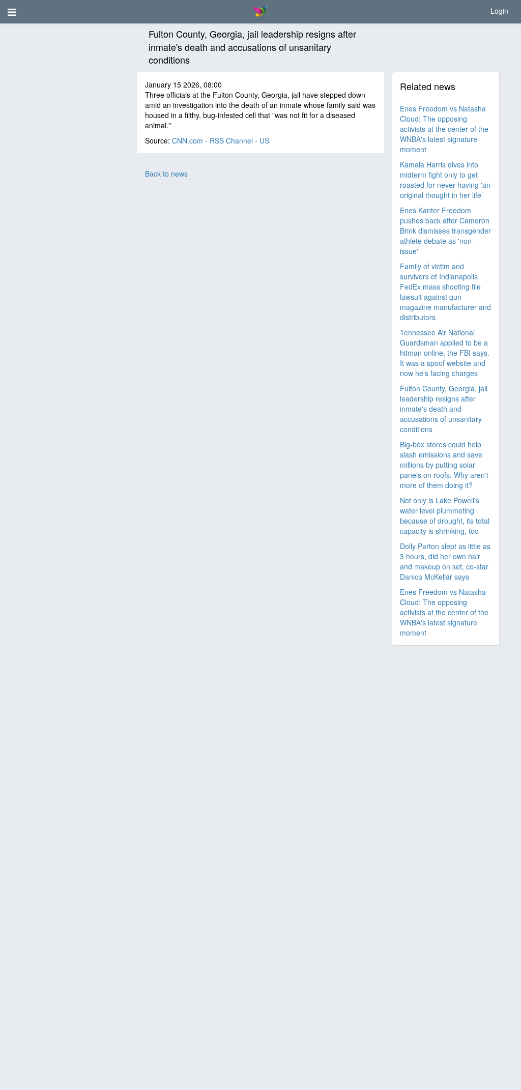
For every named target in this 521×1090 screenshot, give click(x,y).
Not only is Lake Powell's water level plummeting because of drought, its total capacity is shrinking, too (444, 515)
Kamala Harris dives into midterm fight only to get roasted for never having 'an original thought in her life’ (445, 179)
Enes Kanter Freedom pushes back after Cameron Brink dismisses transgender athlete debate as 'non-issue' (445, 230)
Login (499, 11)
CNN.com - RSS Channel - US (220, 140)
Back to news (166, 173)
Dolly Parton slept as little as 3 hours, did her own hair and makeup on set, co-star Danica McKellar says (445, 561)
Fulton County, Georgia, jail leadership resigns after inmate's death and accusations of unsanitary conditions (443, 408)
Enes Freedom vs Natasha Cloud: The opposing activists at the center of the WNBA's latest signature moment (444, 128)
